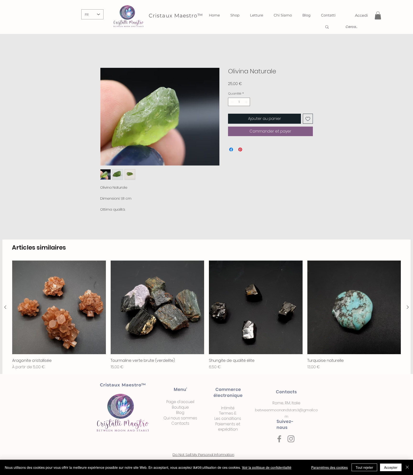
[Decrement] (231, 103)
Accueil (107, 51)
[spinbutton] (239, 103)
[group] (206, 316)
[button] (378, 15)
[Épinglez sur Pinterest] (240, 150)
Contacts (180, 424)
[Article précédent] (5, 308)
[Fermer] (407, 467)
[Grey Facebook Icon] (279, 439)
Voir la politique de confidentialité (266, 467)
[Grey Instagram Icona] (291, 439)
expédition (228, 430)
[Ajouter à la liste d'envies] (308, 120)
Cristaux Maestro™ (123, 386)
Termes (226, 414)
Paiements (225, 425)
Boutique (180, 408)
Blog (180, 413)
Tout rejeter (364, 467)
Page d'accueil (180, 403)
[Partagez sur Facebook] (231, 150)
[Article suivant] (408, 308)
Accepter (390, 467)
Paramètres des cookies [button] (329, 467)
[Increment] (247, 103)
